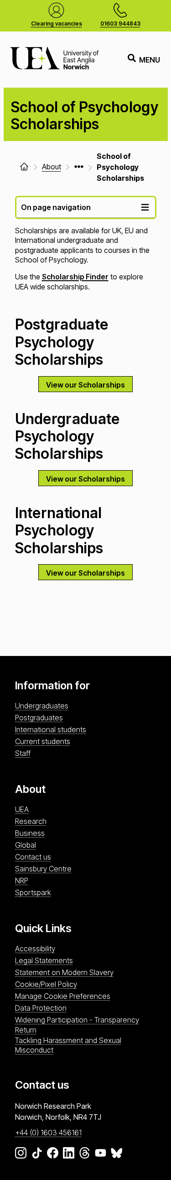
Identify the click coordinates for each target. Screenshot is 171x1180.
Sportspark (33, 892)
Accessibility (35, 948)
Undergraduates (41, 705)
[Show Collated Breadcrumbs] (78, 166)
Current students (42, 741)
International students (50, 729)
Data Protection (41, 1007)
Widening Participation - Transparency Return (77, 1024)
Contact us (33, 856)
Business (30, 833)
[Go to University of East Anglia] (54, 59)
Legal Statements (44, 960)
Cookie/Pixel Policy (46, 984)
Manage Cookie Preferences (62, 996)
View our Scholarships (85, 384)
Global (25, 845)
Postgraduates (39, 717)
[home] (24, 166)
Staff (23, 753)
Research (31, 821)
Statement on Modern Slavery (64, 972)
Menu (149, 59)
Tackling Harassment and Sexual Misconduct (68, 1045)
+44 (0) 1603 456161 (48, 1132)
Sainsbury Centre (43, 868)
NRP (21, 880)
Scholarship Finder (75, 276)
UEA (22, 809)
